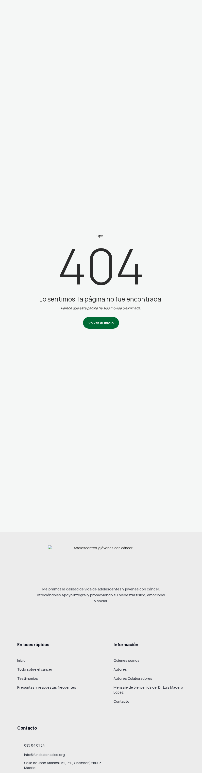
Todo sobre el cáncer (34, 669)
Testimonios (27, 678)
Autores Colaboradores (133, 678)
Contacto (121, 701)
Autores (120, 669)
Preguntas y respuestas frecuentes (46, 687)
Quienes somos (126, 660)
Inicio (21, 660)
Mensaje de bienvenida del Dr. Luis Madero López (148, 690)
